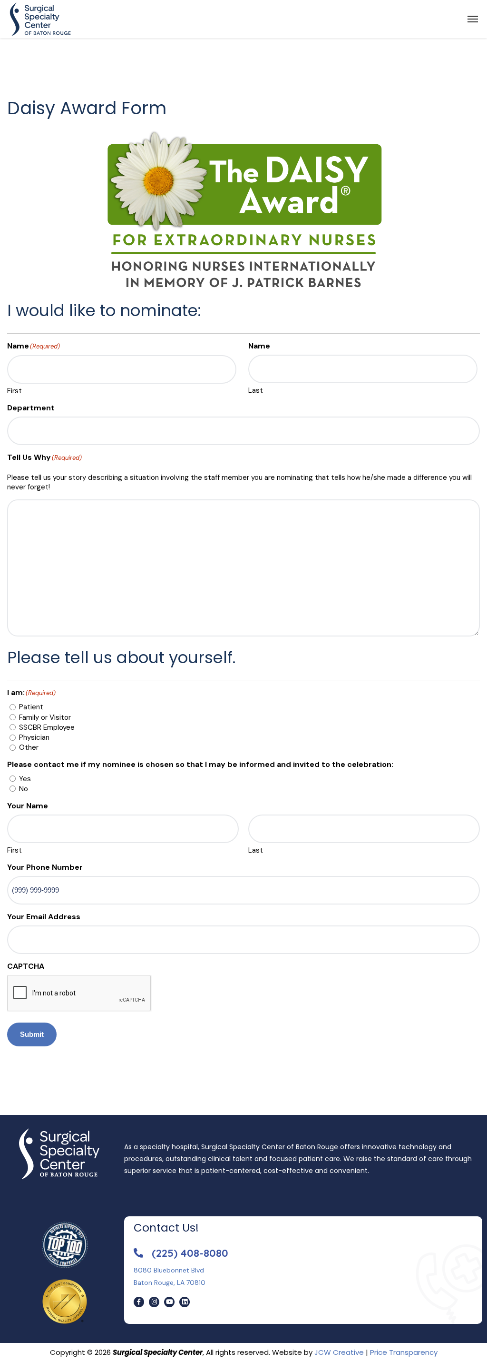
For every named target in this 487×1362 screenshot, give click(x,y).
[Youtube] (169, 1302)
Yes (25, 779)
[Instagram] (154, 1302)
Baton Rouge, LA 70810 (169, 1282)
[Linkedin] (184, 1302)
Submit (32, 1034)
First (14, 391)
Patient (31, 707)
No (23, 789)
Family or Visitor (45, 717)
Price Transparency (404, 1352)
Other (29, 747)
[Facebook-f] (139, 1302)
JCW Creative (339, 1352)
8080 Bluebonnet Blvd (169, 1270)
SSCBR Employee (47, 727)
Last (255, 390)
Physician (34, 737)
